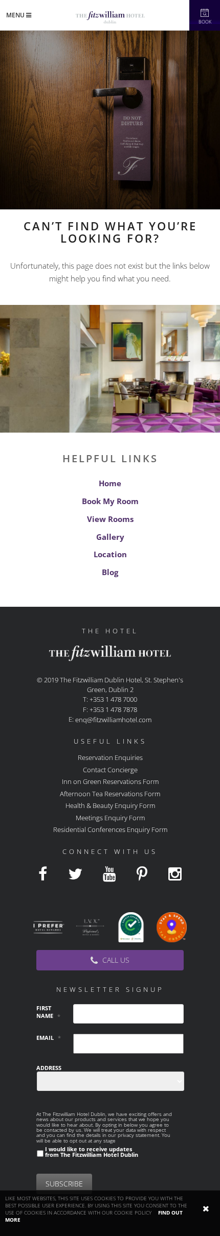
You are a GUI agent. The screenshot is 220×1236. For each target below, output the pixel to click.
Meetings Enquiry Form (110, 817)
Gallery (110, 537)
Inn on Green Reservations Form (110, 781)
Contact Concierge (110, 769)
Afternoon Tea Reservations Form (110, 793)
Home (110, 483)
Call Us (114, 960)
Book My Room (110, 501)
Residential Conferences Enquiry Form (110, 829)
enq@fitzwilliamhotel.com (113, 719)
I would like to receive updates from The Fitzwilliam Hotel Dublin (91, 1151)
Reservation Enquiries (110, 757)
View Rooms (110, 519)
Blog (110, 572)
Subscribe (64, 1184)
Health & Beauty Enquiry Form (110, 805)
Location (110, 554)
